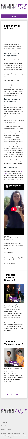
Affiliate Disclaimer (5, 425)
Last (17, 394)
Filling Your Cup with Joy (12, 27)
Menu (14, 16)
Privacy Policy (4, 422)
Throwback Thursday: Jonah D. (14, 343)
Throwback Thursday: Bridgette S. (10, 277)
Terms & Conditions (6, 429)
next (12, 394)
